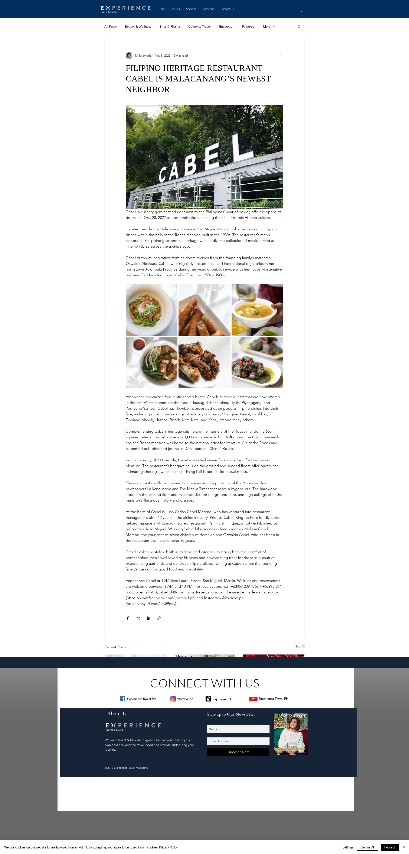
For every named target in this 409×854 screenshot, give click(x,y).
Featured (248, 26)
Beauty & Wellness (138, 26)
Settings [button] (348, 847)
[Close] (403, 847)
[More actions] (280, 55)
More (267, 26)
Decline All (367, 847)
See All (300, 646)
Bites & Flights (170, 26)
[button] (191, 9)
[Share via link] (159, 618)
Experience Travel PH (273, 699)
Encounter (226, 26)
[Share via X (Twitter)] (138, 618)
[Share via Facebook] (128, 618)
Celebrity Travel (199, 26)
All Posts (110, 26)
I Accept (389, 847)
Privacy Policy (168, 847)
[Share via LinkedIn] (149, 618)
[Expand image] (151, 309)
